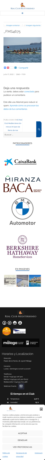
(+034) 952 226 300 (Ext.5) (19, 379)
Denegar (22, 440)
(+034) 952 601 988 (20, 382)
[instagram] (14, 324)
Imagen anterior (13, 25)
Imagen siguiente (33, 25)
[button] (41, 409)
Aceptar (22, 433)
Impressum (38, 453)
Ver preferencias (22, 447)
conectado (29, 91)
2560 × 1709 (20, 74)
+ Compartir (23, 68)
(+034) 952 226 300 (16, 377)
